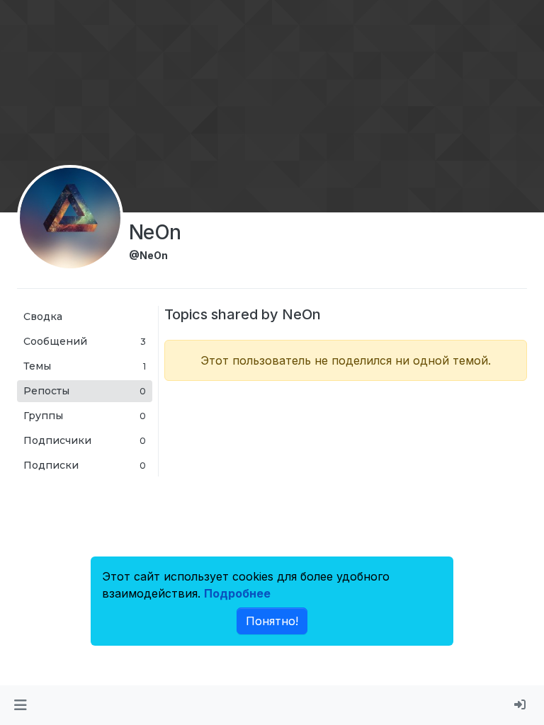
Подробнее (237, 593)
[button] (20, 705)
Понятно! (272, 621)
